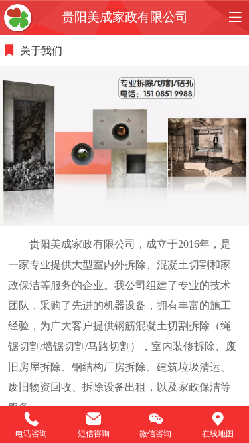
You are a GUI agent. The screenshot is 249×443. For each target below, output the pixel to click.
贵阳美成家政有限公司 (125, 17)
